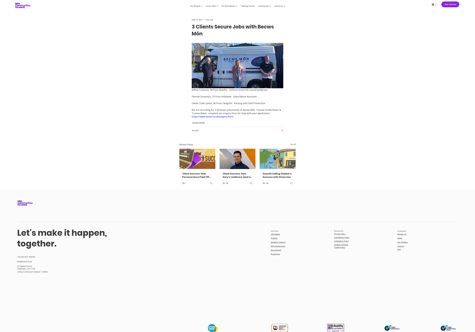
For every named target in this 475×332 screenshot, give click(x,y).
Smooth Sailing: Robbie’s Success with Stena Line (277, 175)
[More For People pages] (201, 6)
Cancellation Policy (341, 237)
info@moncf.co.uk (24, 261)
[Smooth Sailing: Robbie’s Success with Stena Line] (278, 159)
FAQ (399, 249)
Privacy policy (339, 234)
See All (293, 144)
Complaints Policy (341, 241)
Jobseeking (275, 234)
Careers (400, 246)
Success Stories (198, 122)
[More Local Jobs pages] (217, 6)
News (399, 238)
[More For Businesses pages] (236, 6)
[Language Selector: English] (434, 5)
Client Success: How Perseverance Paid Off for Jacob (195, 175)
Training (274, 238)
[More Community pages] (270, 6)
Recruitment (276, 250)
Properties (275, 254)
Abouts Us (401, 234)
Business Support (278, 242)
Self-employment (278, 246)
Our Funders (402, 242)
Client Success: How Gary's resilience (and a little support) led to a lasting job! (236, 175)
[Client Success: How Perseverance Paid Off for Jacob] (197, 159)
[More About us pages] (284, 6)
